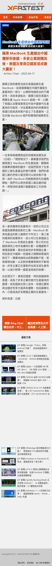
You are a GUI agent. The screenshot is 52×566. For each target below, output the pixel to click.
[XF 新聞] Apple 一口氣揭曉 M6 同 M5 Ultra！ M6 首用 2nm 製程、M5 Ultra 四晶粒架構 (33, 369)
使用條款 (30, 563)
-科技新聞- (17, 17)
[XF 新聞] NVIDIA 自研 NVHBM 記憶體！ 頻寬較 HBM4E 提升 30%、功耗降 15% (33, 380)
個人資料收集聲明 (43, 563)
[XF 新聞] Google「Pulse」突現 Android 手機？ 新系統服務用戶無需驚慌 (33, 348)
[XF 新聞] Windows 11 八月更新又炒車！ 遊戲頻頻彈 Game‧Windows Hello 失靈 (33, 493)
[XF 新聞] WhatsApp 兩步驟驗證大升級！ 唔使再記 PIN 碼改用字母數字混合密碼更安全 (33, 451)
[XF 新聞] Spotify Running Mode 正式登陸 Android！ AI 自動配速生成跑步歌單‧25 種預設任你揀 (33, 482)
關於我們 (21, 563)
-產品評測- (33, 17)
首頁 (5, 17)
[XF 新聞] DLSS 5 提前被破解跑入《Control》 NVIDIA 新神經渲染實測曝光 (33, 358)
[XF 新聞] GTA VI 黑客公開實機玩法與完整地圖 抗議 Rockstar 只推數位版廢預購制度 (33, 472)
